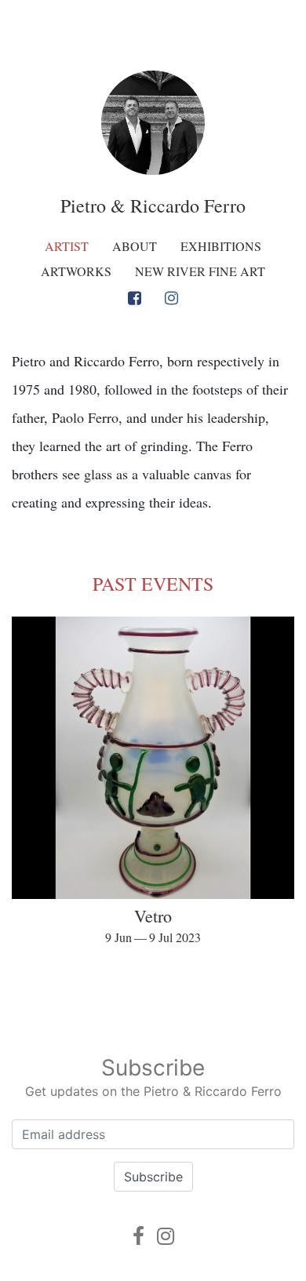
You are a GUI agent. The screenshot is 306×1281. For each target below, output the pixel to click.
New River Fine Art (200, 271)
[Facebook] (134, 297)
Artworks (76, 271)
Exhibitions (220, 246)
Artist (67, 246)
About (134, 246)
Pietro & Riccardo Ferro (153, 205)
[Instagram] (171, 297)
